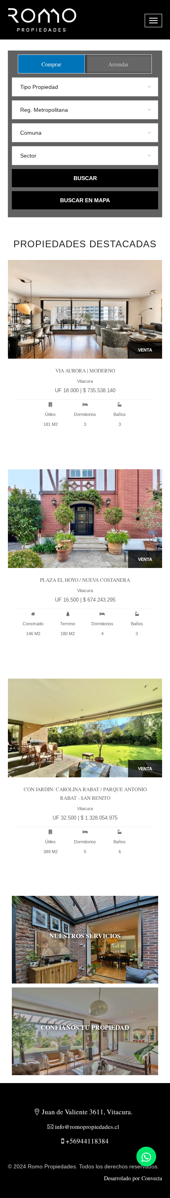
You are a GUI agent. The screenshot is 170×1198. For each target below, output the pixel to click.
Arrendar (118, 64)
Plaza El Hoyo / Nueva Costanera (85, 579)
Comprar (51, 64)
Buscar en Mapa (85, 200)
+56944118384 (86, 1140)
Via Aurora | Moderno (85, 370)
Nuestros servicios (85, 935)
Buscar (85, 178)
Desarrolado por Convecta (133, 1178)
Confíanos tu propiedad (85, 1027)
